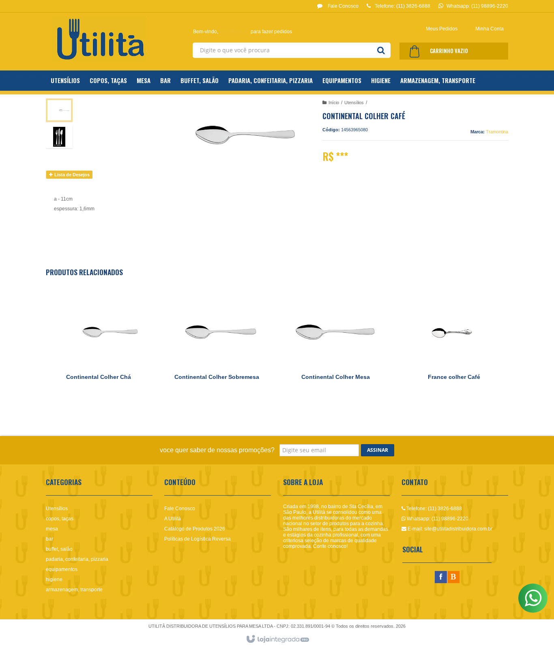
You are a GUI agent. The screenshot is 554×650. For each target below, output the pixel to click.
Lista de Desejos (71, 174)
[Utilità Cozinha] (99, 39)
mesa (52, 529)
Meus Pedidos (441, 29)
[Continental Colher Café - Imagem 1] (59, 110)
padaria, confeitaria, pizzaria (77, 559)
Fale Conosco (342, 6)
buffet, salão (59, 549)
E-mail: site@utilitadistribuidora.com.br (449, 529)
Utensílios (354, 102)
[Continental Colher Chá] (98, 347)
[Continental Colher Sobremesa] (216, 347)
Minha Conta (489, 29)
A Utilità (172, 519)
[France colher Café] (453, 347)
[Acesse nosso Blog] (453, 577)
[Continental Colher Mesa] (335, 347)
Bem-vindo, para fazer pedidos (242, 31)
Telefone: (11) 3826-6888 (433, 508)
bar (49, 539)
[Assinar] (377, 450)
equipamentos (61, 569)
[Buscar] (381, 50)
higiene (54, 579)
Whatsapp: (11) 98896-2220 (437, 519)
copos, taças (59, 519)
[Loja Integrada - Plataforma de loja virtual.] (277, 639)
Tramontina (497, 131)
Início (334, 102)
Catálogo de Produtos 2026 (194, 529)
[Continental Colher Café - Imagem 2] (59, 136)
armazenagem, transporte (74, 589)
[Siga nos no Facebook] (441, 577)
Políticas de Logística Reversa (197, 539)
